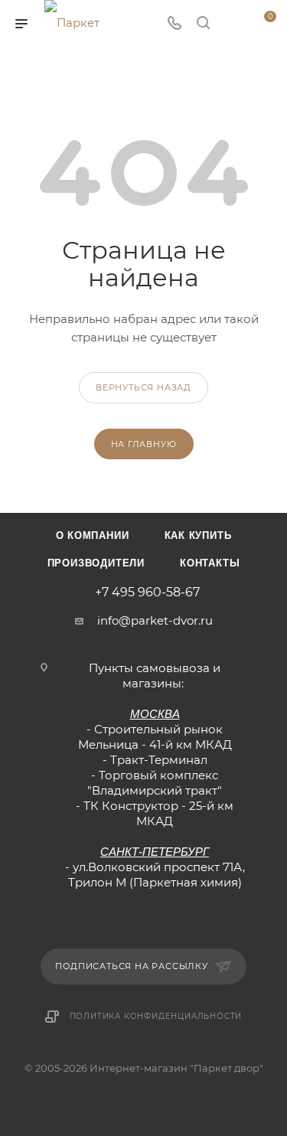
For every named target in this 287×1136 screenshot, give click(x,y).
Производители (96, 563)
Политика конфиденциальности (156, 1016)
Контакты (210, 563)
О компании (92, 535)
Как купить (198, 535)
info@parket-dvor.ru (155, 620)
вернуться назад (143, 387)
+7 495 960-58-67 (147, 592)
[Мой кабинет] (232, 24)
